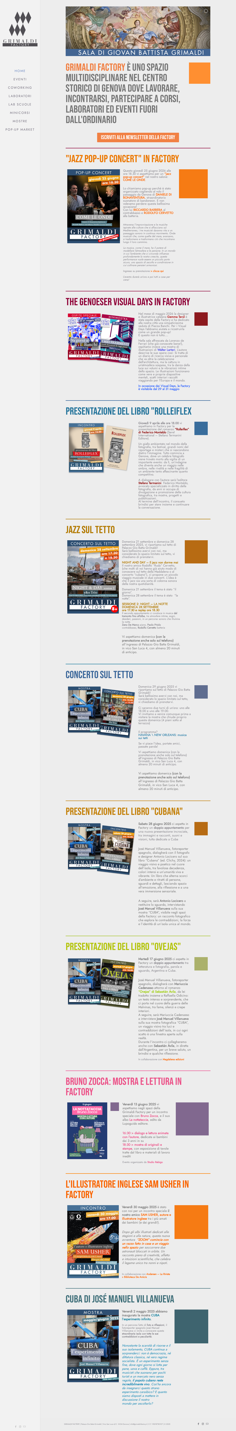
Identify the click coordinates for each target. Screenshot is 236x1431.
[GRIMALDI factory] (20, 32)
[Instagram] (20, 1426)
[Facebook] (15, 1426)
